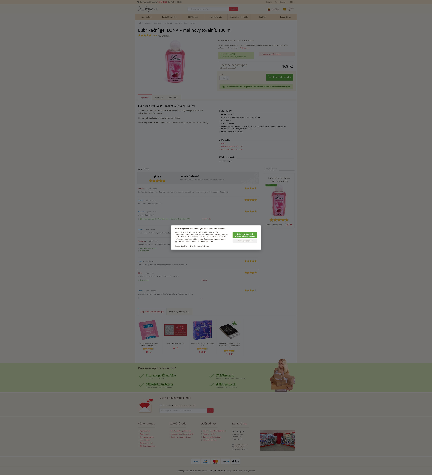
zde (176, 241)
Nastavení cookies (245, 241)
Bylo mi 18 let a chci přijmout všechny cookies (245, 235)
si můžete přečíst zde (201, 246)
